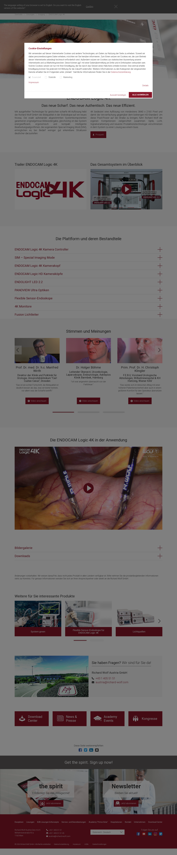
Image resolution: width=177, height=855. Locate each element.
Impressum (34, 82)
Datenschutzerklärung (121, 72)
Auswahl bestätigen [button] (118, 95)
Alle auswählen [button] (140, 95)
